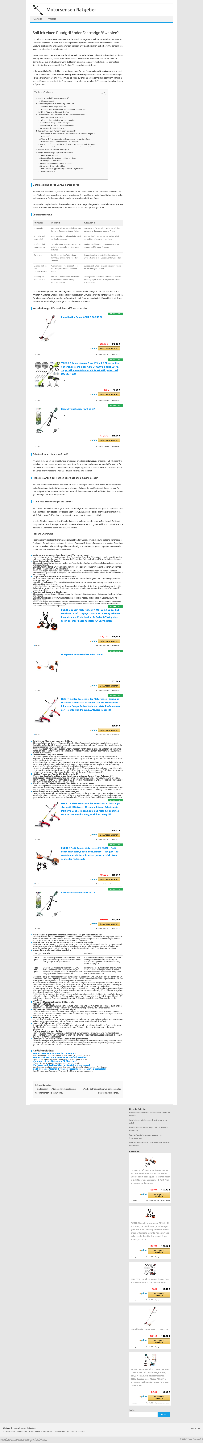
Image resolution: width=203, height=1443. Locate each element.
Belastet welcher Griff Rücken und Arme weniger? (59, 141)
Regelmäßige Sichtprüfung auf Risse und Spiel (58, 158)
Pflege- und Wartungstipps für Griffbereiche (55, 153)
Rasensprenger (9, 1431)
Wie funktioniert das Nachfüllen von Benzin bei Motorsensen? (61, 1065)
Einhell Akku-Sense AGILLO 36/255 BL (81, 317)
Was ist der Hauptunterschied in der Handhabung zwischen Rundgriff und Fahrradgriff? (69, 135)
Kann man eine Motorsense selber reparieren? (54, 1053)
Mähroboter (22, 1431)
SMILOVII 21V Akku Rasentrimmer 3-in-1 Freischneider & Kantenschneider (150, 1281)
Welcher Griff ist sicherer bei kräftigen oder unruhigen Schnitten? (65, 139)
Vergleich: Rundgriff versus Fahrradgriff (53, 98)
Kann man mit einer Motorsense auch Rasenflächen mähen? (60, 1057)
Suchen (132, 1410)
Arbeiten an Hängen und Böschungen (55, 123)
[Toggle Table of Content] (102, 92)
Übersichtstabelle (48, 101)
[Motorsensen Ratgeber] (37, 15)
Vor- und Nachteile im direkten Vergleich (53, 149)
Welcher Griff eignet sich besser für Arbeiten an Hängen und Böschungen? (69, 144)
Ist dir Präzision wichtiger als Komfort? (55, 112)
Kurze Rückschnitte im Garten (52, 117)
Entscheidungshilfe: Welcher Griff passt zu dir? (56, 104)
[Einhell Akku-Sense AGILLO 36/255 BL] (150, 1316)
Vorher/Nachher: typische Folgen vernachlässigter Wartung (63, 169)
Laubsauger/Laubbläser (76, 1431)
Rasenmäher (60, 1431)
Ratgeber (52, 19)
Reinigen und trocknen (49, 155)
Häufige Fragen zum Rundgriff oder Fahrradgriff (57, 131)
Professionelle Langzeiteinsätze (53, 128)
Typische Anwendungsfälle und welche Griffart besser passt (61, 115)
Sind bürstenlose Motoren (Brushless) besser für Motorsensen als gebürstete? (69, 1069)
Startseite (37, 19)
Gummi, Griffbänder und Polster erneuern (56, 163)
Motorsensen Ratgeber (71, 9)
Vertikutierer (48, 1431)
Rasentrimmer (34, 1431)
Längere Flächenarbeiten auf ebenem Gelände (59, 120)
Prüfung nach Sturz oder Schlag (53, 166)
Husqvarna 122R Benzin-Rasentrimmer (82, 654)
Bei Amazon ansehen (109, 348)
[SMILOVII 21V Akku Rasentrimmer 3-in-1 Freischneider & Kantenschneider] (150, 1270)
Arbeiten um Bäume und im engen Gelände (57, 125)
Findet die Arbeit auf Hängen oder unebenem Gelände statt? (64, 109)
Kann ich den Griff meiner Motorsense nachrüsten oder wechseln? (65, 147)
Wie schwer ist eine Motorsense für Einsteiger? (55, 1061)
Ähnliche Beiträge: (48, 171)
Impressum (195, 1428)
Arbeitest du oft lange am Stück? (53, 106)
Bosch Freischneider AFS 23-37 (78, 409)
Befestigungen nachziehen (51, 161)
